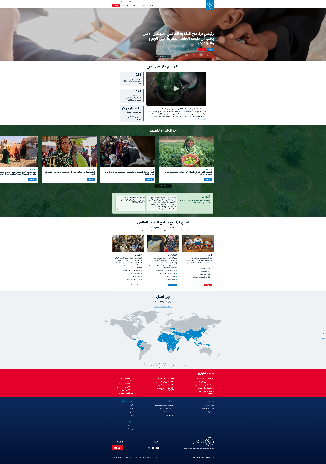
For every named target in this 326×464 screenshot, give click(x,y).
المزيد (210, 49)
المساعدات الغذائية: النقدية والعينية (164, 405)
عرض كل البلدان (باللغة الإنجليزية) (163, 306)
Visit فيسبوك (153, 448)
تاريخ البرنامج (210, 412)
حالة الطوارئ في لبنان (126, 383)
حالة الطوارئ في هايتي (126, 393)
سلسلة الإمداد (170, 415)
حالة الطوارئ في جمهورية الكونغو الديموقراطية (165, 389)
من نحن (151, 5)
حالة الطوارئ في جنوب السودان (126, 379)
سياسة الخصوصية (148, 457)
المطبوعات (131, 412)
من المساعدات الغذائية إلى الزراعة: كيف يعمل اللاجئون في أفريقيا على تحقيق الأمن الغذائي (133, 200)
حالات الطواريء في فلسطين (204, 381)
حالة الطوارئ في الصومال (165, 381)
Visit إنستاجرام (148, 448)
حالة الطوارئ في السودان (165, 378)
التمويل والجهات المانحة (207, 408)
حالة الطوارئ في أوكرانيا (206, 388)
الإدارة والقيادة (210, 405)
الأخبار (132, 405)
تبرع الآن (116, 5)
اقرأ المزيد (208, 179)
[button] (157, 56)
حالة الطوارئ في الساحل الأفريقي (205, 392)
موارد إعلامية (124, 2)
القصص (131, 408)
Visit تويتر (157, 448)
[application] (176, 89)
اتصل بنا (138, 457)
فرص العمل (130, 425)
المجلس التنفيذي (116, 457)
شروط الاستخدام (128, 457)
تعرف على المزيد (200, 119)
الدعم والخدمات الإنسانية (167, 412)
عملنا (143, 5)
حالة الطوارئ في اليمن (166, 385)
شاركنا (126, 5)
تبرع (157, 457)
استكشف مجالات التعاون (134, 285)
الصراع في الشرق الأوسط (205, 378)
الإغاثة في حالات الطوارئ (167, 408)
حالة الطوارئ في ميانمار (125, 386)
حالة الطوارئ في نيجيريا (125, 390)
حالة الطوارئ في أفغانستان (204, 385)
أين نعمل (134, 5)
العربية (115, 2)
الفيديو (132, 415)
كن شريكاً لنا (172, 285)
